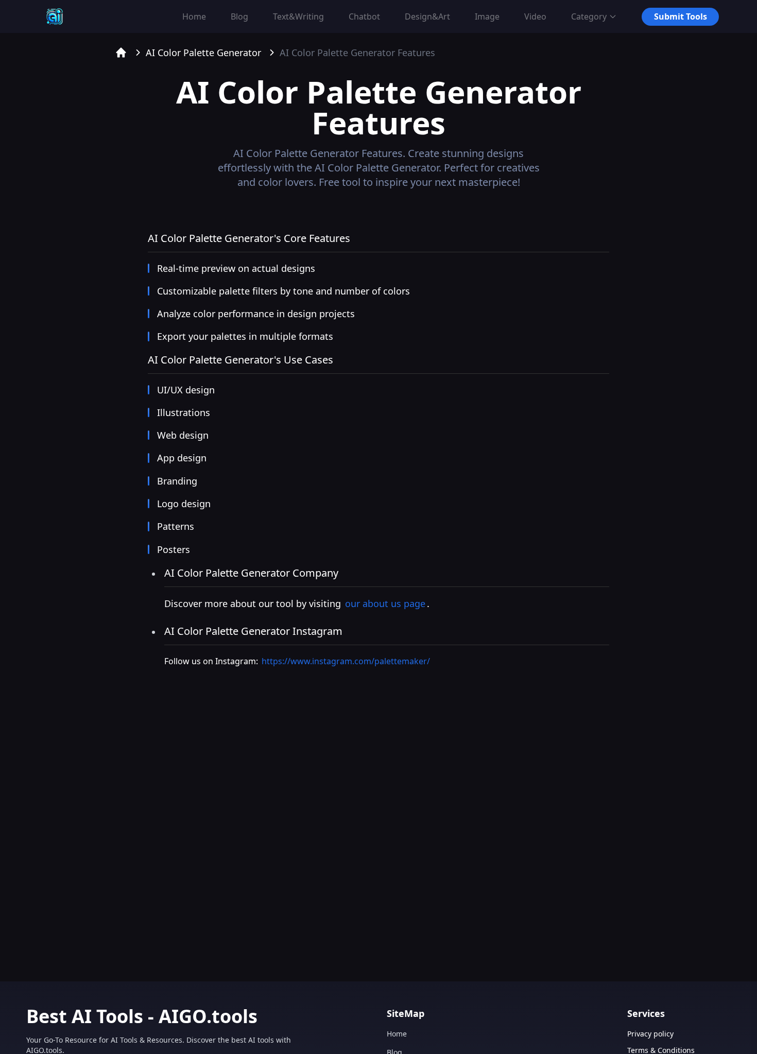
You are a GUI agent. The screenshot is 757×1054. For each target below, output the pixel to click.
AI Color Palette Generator (203, 52)
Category (589, 16)
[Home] (121, 52)
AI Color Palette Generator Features (357, 52)
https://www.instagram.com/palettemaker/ (346, 661)
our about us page (385, 603)
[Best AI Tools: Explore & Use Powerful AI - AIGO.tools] (54, 16)
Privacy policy (650, 1034)
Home (397, 1034)
